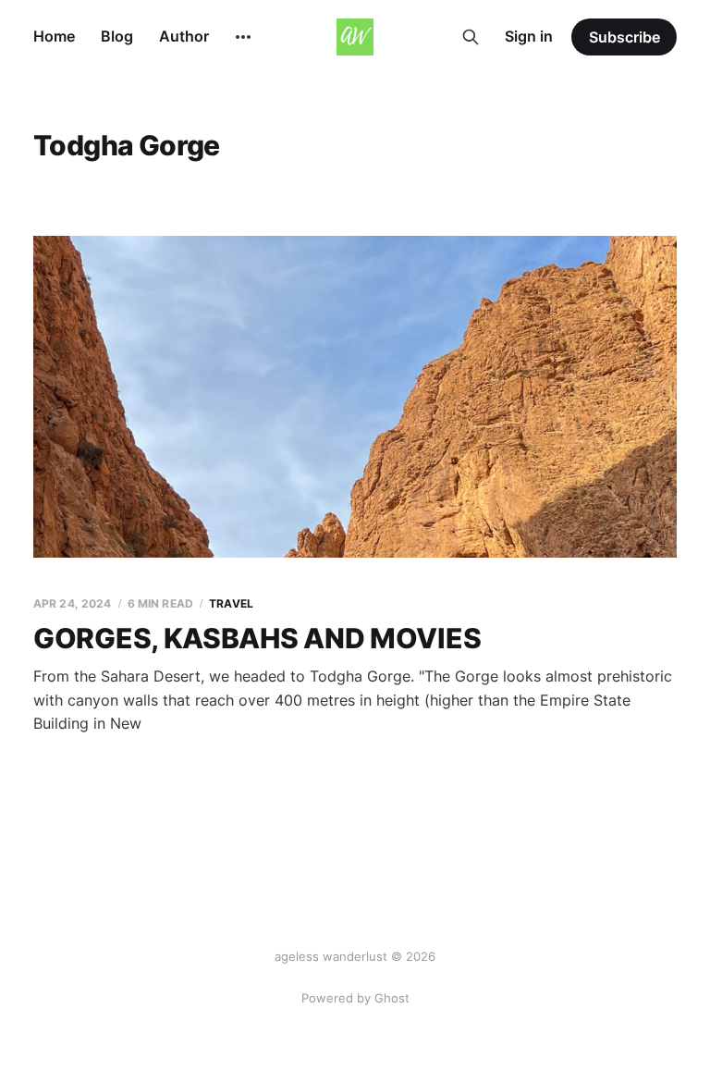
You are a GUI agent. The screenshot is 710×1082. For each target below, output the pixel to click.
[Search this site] (470, 37)
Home (54, 36)
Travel (231, 603)
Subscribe (624, 37)
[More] (243, 37)
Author (184, 36)
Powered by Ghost (355, 997)
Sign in (529, 36)
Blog (117, 36)
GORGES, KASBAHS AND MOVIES (257, 638)
